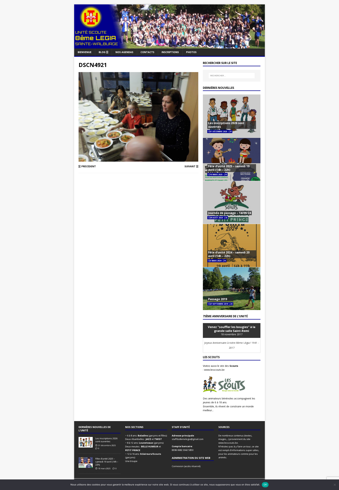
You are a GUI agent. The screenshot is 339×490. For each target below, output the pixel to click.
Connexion (178, 466)
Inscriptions (170, 52)
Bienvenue (84, 52)
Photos (191, 52)
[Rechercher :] (232, 76)
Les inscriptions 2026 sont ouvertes (226, 125)
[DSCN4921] (138, 159)
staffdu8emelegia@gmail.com (187, 439)
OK (265, 484)
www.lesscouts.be (214, 369)
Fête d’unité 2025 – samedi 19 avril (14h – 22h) (228, 168)
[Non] (334, 484)
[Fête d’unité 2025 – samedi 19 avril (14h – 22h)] (86, 465)
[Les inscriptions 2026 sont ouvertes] (86, 445)
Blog (102, 52)
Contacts (147, 52)
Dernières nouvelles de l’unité (95, 428)
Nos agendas (124, 52)
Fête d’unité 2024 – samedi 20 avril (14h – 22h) (228, 254)
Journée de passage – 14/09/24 (229, 213)
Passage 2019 (217, 299)
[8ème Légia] (169, 46)
